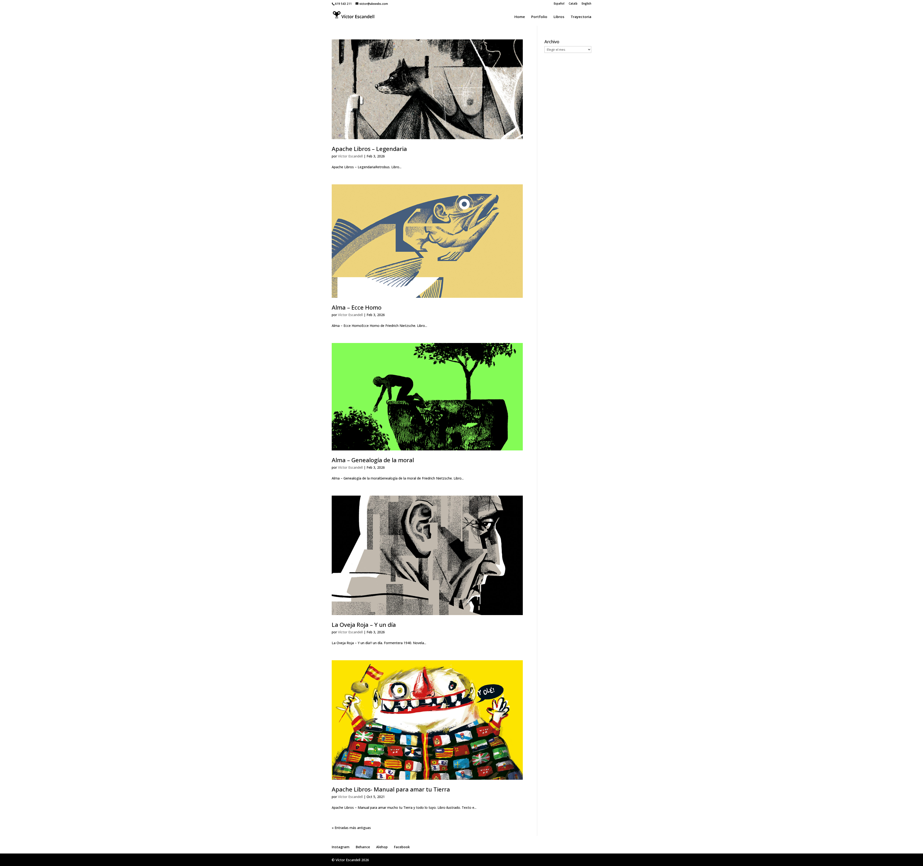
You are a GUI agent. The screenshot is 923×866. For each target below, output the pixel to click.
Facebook (402, 847)
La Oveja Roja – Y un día (364, 625)
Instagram (340, 847)
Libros (559, 17)
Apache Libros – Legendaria (369, 149)
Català (573, 4)
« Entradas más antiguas (351, 827)
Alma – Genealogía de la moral (373, 460)
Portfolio (539, 17)
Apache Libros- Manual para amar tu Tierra (391, 789)
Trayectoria (581, 17)
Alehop (382, 847)
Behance (363, 847)
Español (559, 4)
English (586, 4)
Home (519, 17)
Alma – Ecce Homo (356, 307)
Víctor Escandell (350, 156)
